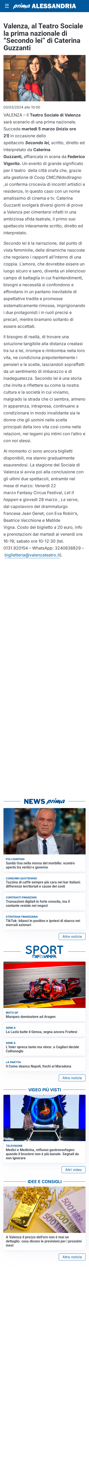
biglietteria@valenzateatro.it (32, 555)
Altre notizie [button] (72, 936)
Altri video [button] (73, 1170)
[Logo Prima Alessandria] (44, 6)
